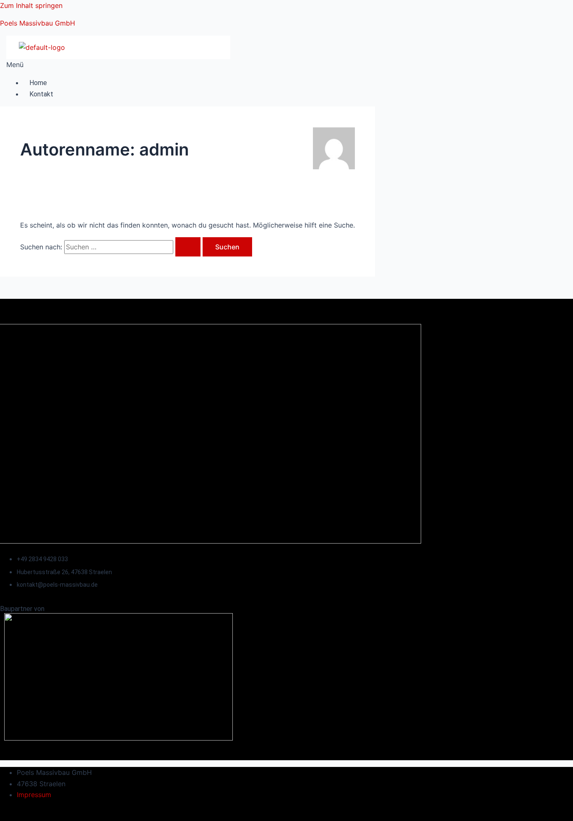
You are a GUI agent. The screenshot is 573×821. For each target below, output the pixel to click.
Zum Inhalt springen (31, 5)
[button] (115, 64)
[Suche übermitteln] (188, 246)
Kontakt (41, 94)
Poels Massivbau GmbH (37, 23)
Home (38, 83)
